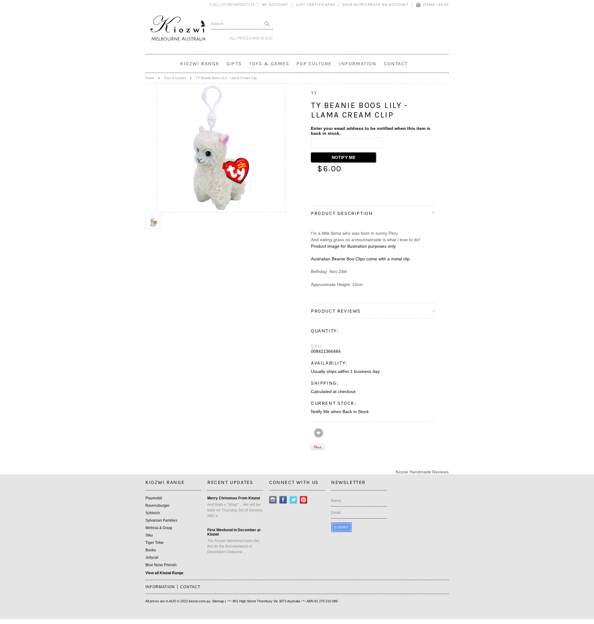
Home (149, 78)
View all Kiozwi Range (164, 573)
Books (150, 550)
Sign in (350, 4)
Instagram (273, 500)
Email (336, 513)
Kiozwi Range (199, 63)
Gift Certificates (315, 4)
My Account (275, 4)
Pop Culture (314, 63)
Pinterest (304, 500)
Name (336, 500)
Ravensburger (157, 505)
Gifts (234, 63)
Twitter (293, 500)
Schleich (152, 513)
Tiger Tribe (154, 543)
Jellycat (151, 557)
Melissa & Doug (158, 528)
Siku (149, 535)
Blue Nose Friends (161, 565)
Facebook (283, 500)
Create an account (387, 4)
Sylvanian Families (161, 520)
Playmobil (153, 498)
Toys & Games (269, 63)
